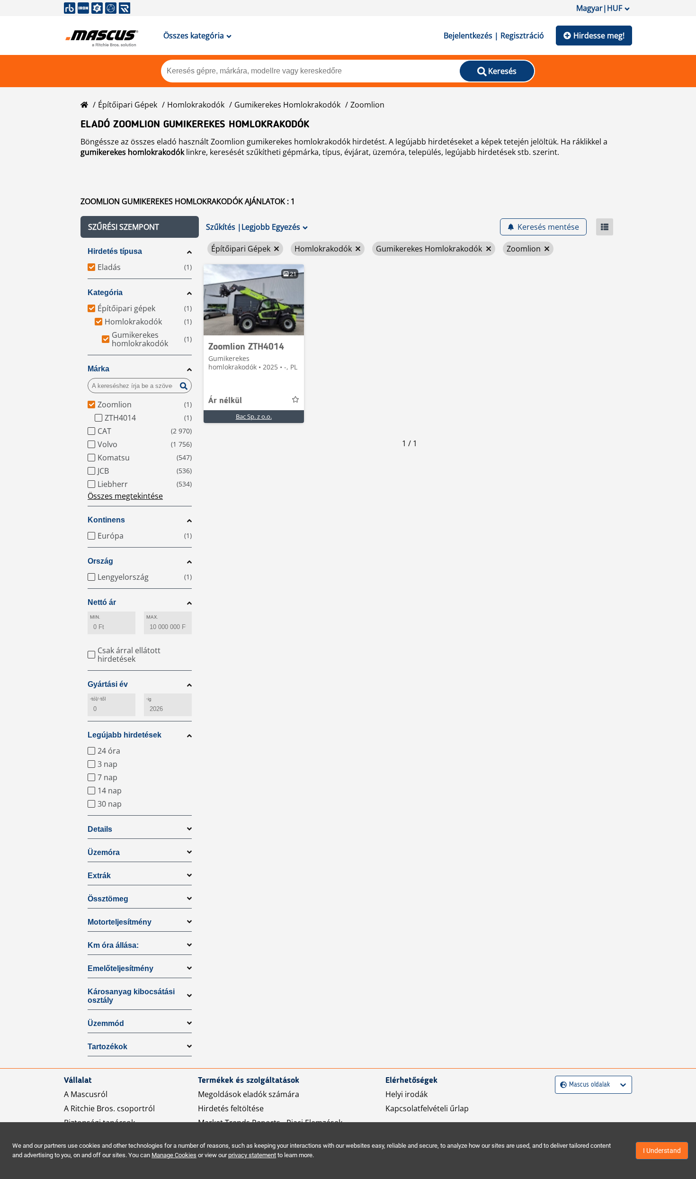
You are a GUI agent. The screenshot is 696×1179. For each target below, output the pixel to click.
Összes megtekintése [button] (125, 496)
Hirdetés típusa (115, 251)
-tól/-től (98, 699)
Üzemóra (104, 852)
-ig (149, 699)
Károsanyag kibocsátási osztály (131, 996)
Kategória (105, 292)
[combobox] (561, 1085)
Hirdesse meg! (599, 35)
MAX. (152, 617)
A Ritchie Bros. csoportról (109, 1108)
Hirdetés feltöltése (231, 1108)
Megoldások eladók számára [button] (248, 1094)
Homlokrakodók (195, 104)
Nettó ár (102, 602)
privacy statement (252, 1155)
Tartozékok (107, 1047)
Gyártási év (108, 684)
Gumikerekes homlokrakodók (287, 104)
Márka (98, 369)
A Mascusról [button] (85, 1094)
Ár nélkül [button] (225, 400)
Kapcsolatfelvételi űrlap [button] (427, 1108)
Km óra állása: (113, 945)
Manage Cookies (174, 1155)
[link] (254, 299)
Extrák (99, 876)
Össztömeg (108, 899)
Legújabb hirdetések (124, 735)
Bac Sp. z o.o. (254, 416)
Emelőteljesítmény (120, 968)
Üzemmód (106, 1023)
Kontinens (106, 520)
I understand (662, 1150)
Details (100, 829)
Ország (100, 561)
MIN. (95, 617)
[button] (139, 227)
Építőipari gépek (127, 104)
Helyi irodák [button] (406, 1094)
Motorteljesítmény (120, 922)
